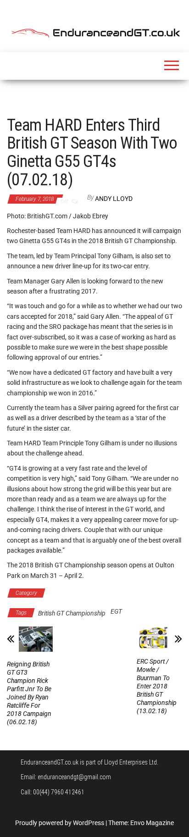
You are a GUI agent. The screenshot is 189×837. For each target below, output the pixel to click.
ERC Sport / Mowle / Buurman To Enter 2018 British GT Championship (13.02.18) (157, 686)
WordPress (88, 822)
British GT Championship (86, 593)
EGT (116, 611)
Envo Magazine (152, 822)
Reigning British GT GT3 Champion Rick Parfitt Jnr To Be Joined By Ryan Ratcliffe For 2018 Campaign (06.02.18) (29, 693)
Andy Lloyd (114, 198)
